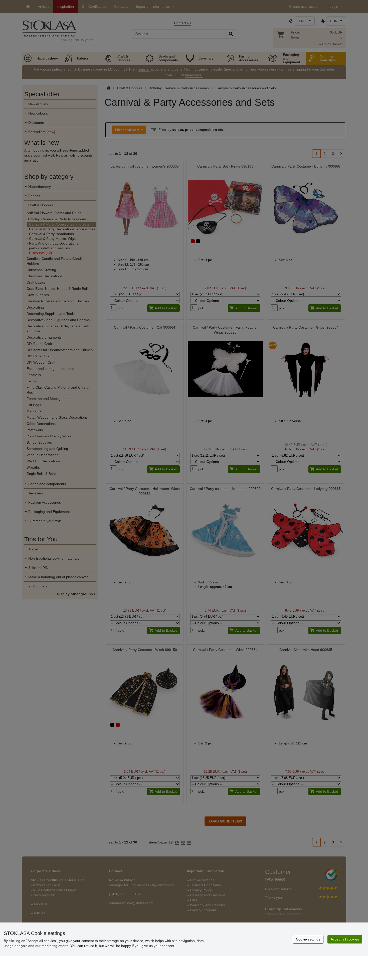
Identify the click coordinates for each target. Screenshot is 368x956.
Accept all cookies (345, 939)
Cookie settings (308, 939)
